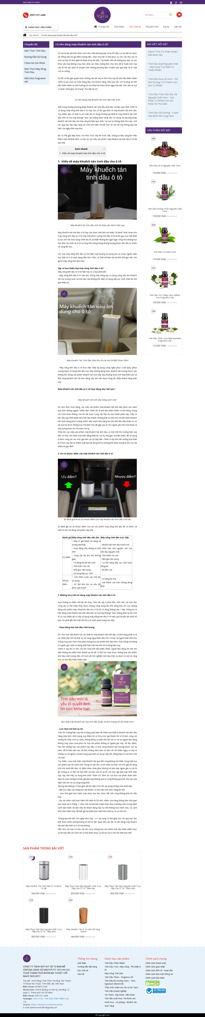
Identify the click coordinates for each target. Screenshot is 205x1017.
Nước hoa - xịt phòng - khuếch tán (121, 1002)
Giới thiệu (119, 26)
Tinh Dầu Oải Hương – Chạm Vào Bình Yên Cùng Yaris (163, 114)
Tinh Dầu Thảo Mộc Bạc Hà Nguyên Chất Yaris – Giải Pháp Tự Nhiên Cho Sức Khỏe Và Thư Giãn (162, 99)
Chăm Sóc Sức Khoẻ (34, 63)
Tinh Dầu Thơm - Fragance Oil (119, 977)
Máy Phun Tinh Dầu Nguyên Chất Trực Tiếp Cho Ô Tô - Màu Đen (44, 930)
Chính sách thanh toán (155, 963)
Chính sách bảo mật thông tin (159, 974)
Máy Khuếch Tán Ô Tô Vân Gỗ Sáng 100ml (83, 930)
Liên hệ (178, 26)
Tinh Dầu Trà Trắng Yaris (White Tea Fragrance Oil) (164, 296)
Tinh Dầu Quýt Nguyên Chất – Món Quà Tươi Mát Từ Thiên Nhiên (163, 67)
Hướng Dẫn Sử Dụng (35, 56)
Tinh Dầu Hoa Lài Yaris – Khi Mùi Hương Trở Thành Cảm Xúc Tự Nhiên (163, 82)
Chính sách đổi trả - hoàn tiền (159, 970)
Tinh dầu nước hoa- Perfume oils (120, 998)
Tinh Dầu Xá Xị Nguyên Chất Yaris (165, 165)
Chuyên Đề (31, 44)
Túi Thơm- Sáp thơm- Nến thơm (120, 994)
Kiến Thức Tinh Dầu (34, 50)
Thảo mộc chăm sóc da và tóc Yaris (121, 987)
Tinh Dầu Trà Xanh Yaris (164, 252)
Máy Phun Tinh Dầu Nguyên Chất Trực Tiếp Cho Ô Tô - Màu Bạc (83, 887)
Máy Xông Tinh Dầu (114, 973)
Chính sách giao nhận (155, 966)
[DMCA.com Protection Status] (152, 982)
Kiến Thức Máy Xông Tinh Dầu (35, 70)
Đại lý (166, 26)
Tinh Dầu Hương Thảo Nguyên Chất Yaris (165, 210)
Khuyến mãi (152, 26)
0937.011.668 (37, 15)
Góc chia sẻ (135, 26)
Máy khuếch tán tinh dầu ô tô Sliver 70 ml (43, 887)
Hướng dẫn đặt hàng (87, 966)
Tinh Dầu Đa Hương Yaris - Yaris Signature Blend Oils (120, 982)
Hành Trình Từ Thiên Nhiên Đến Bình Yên (163, 53)
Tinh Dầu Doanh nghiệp (115, 991)
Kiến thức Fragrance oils (34, 80)
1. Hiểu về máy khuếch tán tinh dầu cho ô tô (82, 153)
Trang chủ (103, 26)
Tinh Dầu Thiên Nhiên (115, 963)
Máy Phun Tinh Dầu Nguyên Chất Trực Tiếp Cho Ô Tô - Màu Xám (123, 887)
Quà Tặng (109, 1005)
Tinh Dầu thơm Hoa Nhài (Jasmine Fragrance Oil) (165, 339)
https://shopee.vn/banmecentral (46, 1004)
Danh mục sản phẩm (39, 27)
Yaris (96, 818)
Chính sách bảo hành (155, 977)
